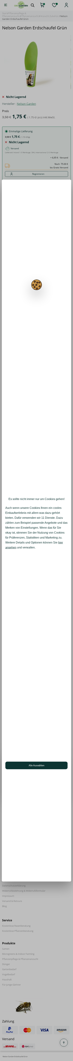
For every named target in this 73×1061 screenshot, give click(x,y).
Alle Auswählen (36, 765)
